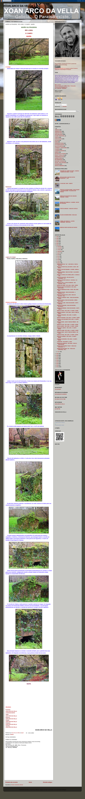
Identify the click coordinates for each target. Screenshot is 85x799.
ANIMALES (57, 129)
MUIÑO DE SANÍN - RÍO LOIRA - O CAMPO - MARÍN (67, 330)
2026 (57, 236)
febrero (59, 262)
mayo (58, 257)
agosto (59, 252)
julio (58, 254)
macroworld (50, 789)
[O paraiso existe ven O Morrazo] (55, 423)
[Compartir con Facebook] (32, 733)
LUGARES (57, 149)
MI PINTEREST (58, 389)
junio (58, 256)
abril (58, 259)
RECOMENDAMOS (59, 159)
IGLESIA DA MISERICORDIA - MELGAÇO (68, 214)
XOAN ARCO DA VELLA (18, 5)
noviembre (59, 248)
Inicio (30, 782)
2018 (57, 357)
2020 (57, 353)
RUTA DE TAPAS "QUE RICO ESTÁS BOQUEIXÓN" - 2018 (67, 178)
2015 (57, 361)
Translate (65, 106)
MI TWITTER (57, 408)
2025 (57, 238)
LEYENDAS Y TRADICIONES (61, 147)
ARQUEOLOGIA (58, 131)
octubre (59, 249)
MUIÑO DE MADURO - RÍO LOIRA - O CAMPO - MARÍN (68, 317)
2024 (57, 240)
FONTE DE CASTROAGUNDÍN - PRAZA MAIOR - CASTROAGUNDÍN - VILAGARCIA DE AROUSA (69, 190)
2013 (57, 365)
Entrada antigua (47, 782)
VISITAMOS (57, 164)
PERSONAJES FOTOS (59, 156)
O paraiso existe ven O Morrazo (60, 422)
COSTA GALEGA (58, 138)
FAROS (56, 141)
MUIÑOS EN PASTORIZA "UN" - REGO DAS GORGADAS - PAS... (66, 349)
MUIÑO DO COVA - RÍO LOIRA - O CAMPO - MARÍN (67, 324)
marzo (58, 261)
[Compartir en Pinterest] (33, 733)
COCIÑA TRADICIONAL (60, 135)
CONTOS (57, 137)
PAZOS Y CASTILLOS (59, 155)
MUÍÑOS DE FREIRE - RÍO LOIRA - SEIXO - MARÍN (67, 285)
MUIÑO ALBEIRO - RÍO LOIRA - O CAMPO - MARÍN (67, 326)
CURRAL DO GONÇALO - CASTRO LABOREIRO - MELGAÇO (67, 222)
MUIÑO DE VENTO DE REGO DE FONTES (68, 227)
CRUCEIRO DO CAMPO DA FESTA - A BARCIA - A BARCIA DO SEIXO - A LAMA (69, 171)
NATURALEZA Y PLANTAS (60, 153)
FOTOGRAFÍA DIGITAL (59, 144)
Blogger (64, 789)
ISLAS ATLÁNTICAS (59, 146)
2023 (57, 241)
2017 (57, 358)
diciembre (59, 246)
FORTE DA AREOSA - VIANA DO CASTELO (69, 208)
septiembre (59, 251)
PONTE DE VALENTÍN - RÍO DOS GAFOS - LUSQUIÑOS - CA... (65, 278)
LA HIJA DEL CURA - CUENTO (66, 183)
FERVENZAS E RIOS (59, 143)
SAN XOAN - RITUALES (60, 161)
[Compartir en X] (31, 733)
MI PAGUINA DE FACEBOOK (61, 394)
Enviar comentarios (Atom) (17, 784)
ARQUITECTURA (58, 132)
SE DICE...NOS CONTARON (60, 162)
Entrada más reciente (11, 782)
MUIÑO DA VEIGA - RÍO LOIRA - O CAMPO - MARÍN (67, 310)
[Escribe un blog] (29, 733)
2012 (57, 366)
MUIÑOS (12, 734)
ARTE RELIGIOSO (58, 134)
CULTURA (57, 140)
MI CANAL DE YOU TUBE (60, 399)
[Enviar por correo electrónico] (28, 733)
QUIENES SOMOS (58, 158)
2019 (57, 355)
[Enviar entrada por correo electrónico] (26, 732)
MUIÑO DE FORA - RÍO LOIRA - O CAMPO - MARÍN (67, 334)
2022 (57, 243)
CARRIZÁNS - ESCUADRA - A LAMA (64, 341)
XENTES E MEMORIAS (59, 165)
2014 (57, 363)
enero (58, 351)
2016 (57, 360)
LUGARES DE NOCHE (59, 150)
